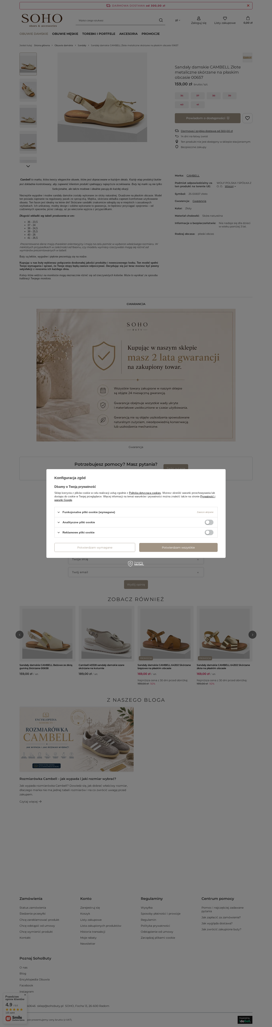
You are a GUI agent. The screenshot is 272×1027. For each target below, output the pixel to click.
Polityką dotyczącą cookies (145, 492)
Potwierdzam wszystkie (178, 547)
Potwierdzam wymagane (94, 547)
